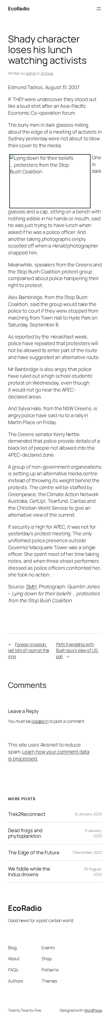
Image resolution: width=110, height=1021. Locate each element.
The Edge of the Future (34, 852)
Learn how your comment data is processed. (48, 755)
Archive (47, 73)
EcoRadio (18, 8)
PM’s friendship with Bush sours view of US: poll (77, 650)
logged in (40, 721)
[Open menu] (99, 9)
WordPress (93, 1010)
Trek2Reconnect (26, 814)
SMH (31, 586)
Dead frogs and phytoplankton (25, 833)
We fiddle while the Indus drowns (29, 871)
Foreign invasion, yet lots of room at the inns (28, 650)
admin (31, 73)
